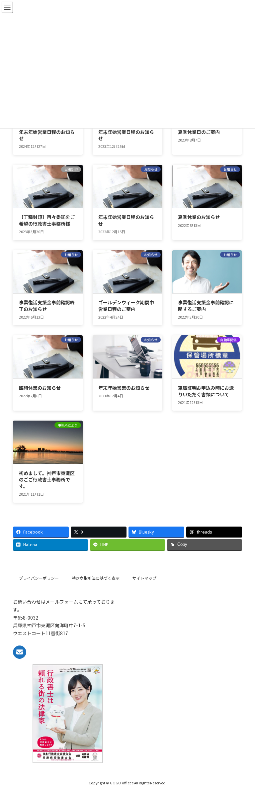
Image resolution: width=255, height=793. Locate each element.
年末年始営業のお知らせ (123, 387)
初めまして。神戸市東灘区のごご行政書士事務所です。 (47, 479)
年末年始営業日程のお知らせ (47, 135)
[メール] (19, 651)
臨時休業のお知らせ (40, 387)
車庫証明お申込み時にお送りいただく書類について (206, 391)
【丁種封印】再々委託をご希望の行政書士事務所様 (47, 220)
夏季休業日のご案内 (199, 132)
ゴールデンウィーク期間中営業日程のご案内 (126, 305)
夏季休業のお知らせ (199, 217)
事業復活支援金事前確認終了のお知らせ (47, 305)
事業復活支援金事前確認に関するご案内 (206, 305)
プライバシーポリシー (39, 578)
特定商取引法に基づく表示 (96, 578)
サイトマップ (144, 578)
